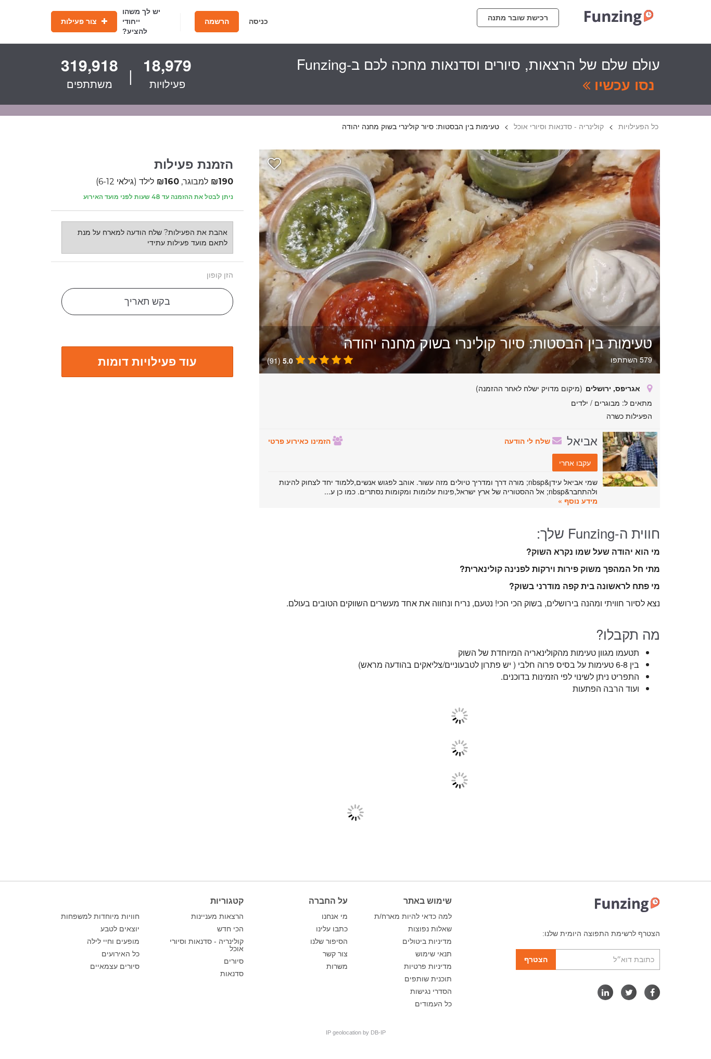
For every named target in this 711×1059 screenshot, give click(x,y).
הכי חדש (230, 929)
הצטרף (536, 959)
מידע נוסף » (578, 500)
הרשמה (217, 21)
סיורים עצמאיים (114, 966)
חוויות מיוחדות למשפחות (100, 916)
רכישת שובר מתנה (518, 18)
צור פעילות (80, 21)
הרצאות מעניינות (217, 916)
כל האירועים (120, 954)
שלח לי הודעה (528, 440)
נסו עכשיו (622, 84)
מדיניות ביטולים (427, 941)
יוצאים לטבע (119, 929)
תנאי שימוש (433, 954)
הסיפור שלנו (329, 941)
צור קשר (335, 954)
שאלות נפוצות (430, 929)
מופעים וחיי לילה (113, 941)
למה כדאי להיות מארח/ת (413, 916)
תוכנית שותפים (428, 979)
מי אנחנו (335, 916)
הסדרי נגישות (431, 991)
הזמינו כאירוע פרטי (300, 440)
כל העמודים (433, 1004)
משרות (337, 966)
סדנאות (232, 973)
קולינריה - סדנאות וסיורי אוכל (207, 945)
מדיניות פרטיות (428, 966)
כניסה (258, 21)
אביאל (582, 440)
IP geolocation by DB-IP (356, 1032)
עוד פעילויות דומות (147, 361)
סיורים (234, 961)
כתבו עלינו (332, 929)
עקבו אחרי (575, 462)
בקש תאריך (147, 301)
